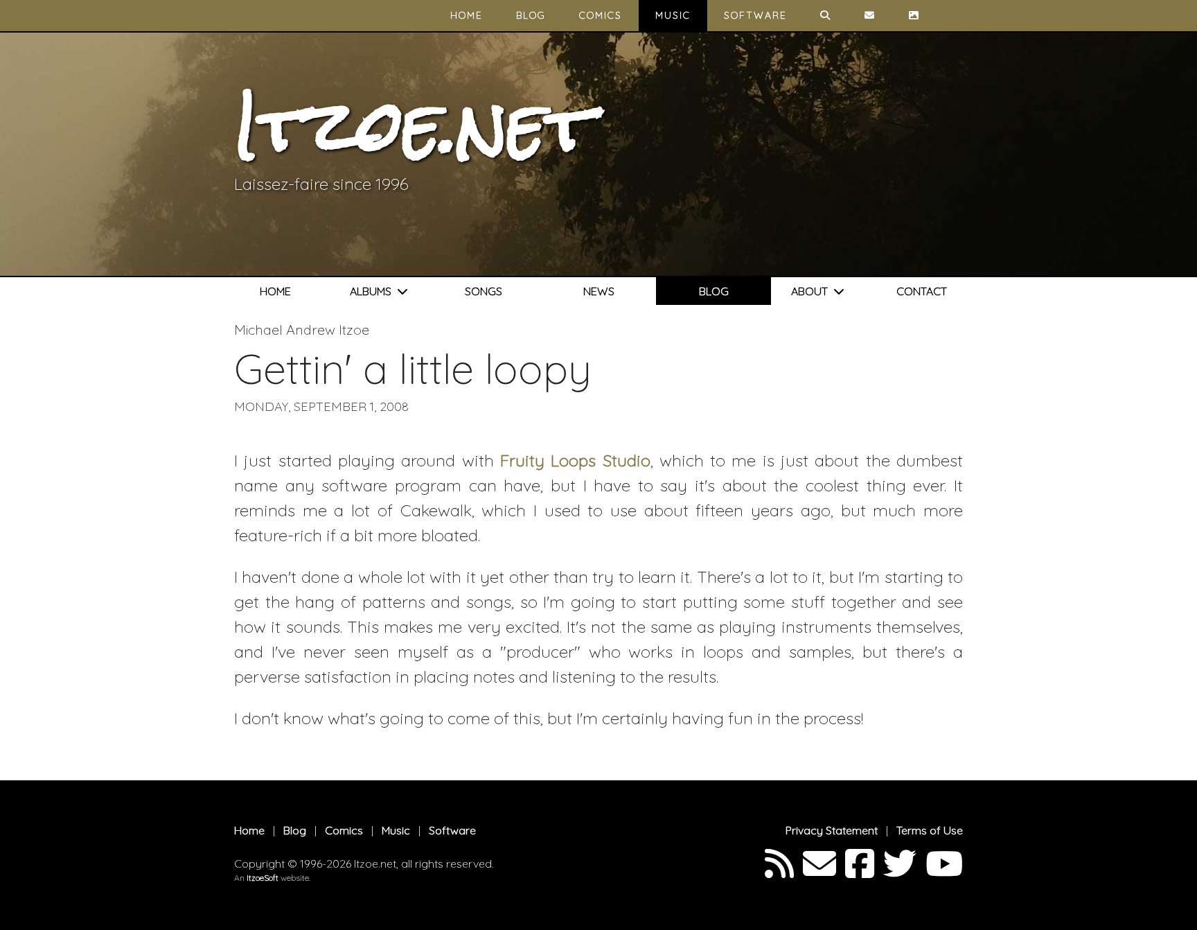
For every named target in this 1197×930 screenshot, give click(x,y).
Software (755, 15)
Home (466, 15)
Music (673, 15)
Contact (921, 291)
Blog (531, 15)
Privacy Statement (832, 830)
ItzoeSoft (262, 877)
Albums (373, 291)
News (598, 291)
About (812, 291)
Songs (483, 291)
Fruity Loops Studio (575, 460)
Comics (600, 15)
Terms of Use (929, 830)
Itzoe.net (414, 125)
